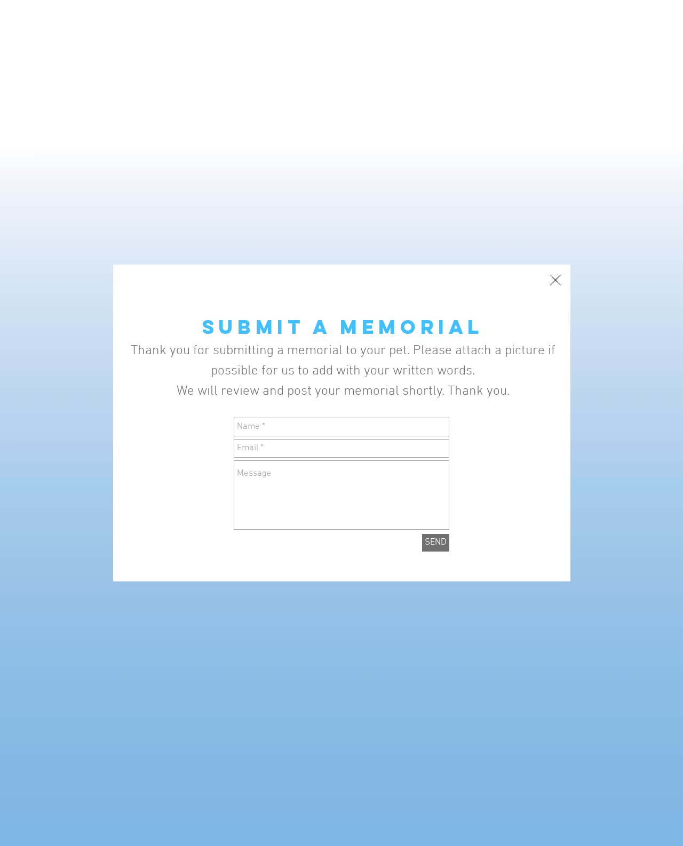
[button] (555, 280)
